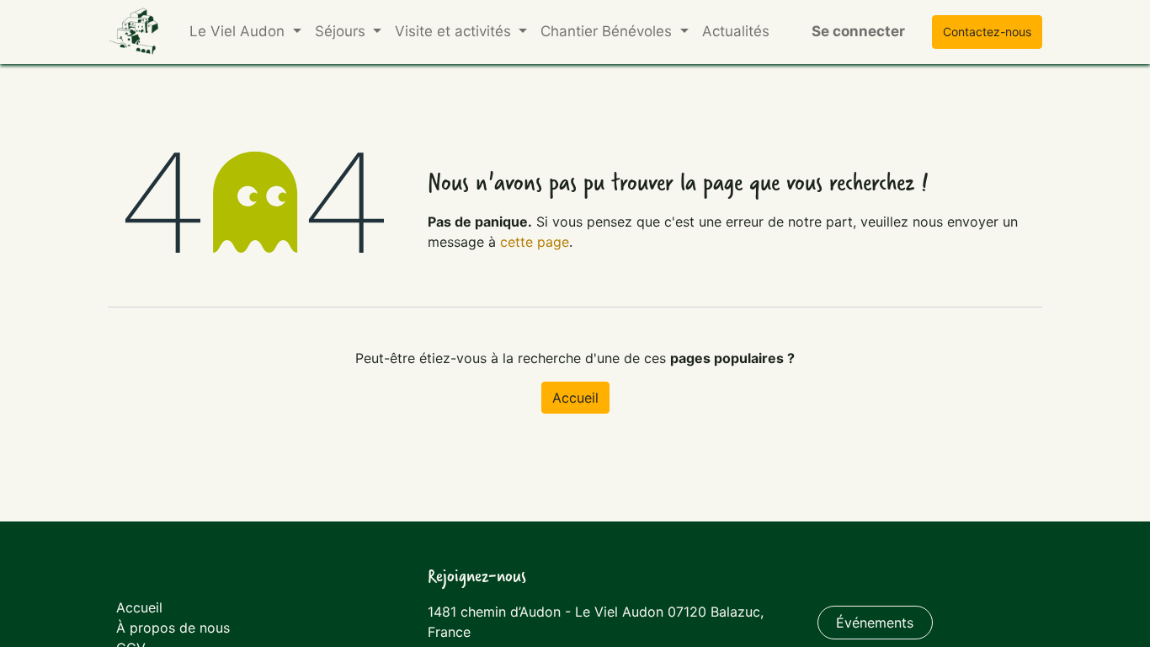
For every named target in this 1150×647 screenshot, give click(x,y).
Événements (874, 622)
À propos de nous (173, 627)
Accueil (575, 397)
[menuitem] (735, 32)
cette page (534, 241)
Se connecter (858, 31)
